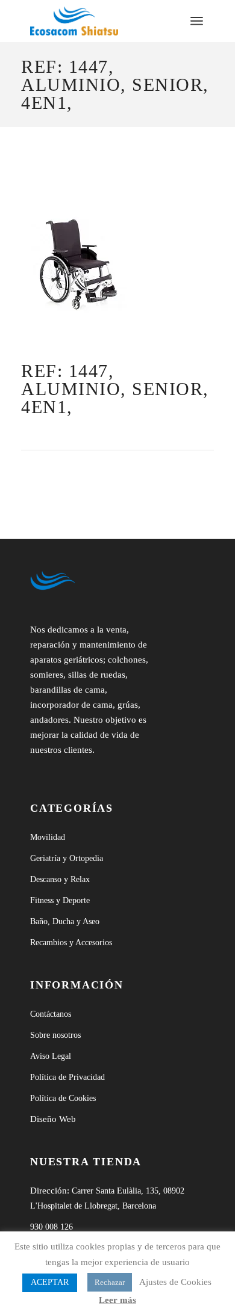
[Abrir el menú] (197, 21)
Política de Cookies (63, 1098)
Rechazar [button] (110, 1282)
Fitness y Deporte (60, 900)
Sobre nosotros (55, 1035)
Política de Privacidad (67, 1077)
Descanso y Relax (60, 879)
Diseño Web (53, 1119)
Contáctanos (50, 1014)
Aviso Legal (50, 1056)
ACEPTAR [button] (50, 1282)
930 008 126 (51, 1226)
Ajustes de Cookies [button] (175, 1282)
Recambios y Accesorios (71, 942)
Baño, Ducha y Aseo (64, 921)
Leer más (117, 1300)
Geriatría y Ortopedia (66, 858)
